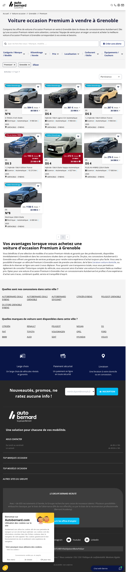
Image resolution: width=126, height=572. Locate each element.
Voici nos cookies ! (13, 550)
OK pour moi (45, 560)
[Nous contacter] (123, 5)
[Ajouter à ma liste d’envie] (38, 87)
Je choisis (28, 560)
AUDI (29, 337)
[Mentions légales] (39, 107)
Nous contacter (66, 557)
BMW (4, 337)
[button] (5, 568)
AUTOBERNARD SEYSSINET (59, 298)
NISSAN (80, 326)
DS (102, 326)
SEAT (54, 337)
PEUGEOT (56, 326)
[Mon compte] (119, 5)
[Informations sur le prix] (39, 110)
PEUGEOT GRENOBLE (111, 296)
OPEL (79, 331)
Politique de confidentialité (93, 557)
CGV (80, 557)
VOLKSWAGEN (58, 331)
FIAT (4, 331)
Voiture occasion (19, 13)
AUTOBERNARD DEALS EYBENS (12, 298)
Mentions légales (113, 557)
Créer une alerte (113, 43)
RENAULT (31, 326)
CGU (75, 557)
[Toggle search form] (111, 5)
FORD (103, 331)
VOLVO (104, 337)
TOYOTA (30, 331)
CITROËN (6, 326)
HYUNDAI (81, 337)
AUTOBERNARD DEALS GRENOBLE (37, 298)
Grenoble (32, 13)
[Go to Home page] (18, 5)
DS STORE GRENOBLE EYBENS (12, 306)
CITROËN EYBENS (84, 296)
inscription (108, 391)
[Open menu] (4, 5)
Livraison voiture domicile (104, 262)
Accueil (6, 13)
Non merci (11, 560)
